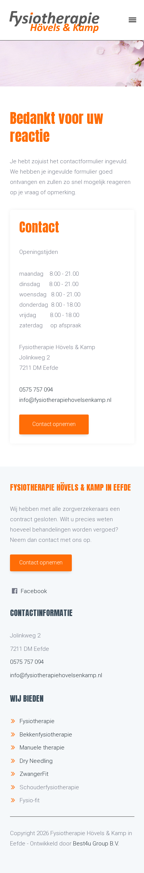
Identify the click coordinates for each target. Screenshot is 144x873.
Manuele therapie (42, 747)
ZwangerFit (34, 774)
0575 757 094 (36, 389)
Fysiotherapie (37, 721)
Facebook (34, 591)
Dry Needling (36, 761)
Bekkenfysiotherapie (46, 734)
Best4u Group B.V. (96, 843)
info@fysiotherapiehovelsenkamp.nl (65, 400)
